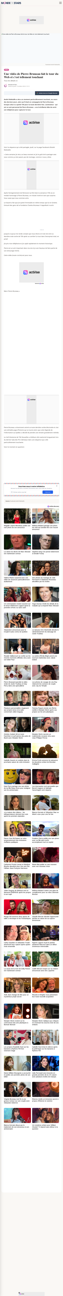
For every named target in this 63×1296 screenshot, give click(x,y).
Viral (6, 69)
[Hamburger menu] (60, 3)
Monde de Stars (12, 84)
